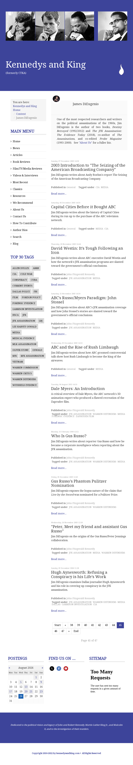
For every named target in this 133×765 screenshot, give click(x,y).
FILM (15, 297)
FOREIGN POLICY (31, 297)
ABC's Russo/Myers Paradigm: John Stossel (83, 300)
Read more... (58, 193)
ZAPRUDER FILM (85, 416)
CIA (14, 274)
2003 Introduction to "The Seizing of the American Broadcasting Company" (88, 167)
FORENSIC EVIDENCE (23, 303)
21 (31, 691)
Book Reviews (21, 161)
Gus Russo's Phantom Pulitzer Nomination (79, 483)
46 (55, 631)
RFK (14, 356)
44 (113, 625)
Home (16, 141)
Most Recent (20, 182)
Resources (19, 196)
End (76, 631)
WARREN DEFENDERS (24, 379)
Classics (17, 189)
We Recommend (23, 202)
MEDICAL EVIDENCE (23, 338)
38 (71, 625)
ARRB (36, 268)
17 (10, 691)
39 (78, 625)
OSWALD (37, 350)
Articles (17, 155)
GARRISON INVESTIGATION (27, 309)
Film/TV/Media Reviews (27, 168)
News (16, 148)
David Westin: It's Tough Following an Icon (87, 250)
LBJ (40, 320)
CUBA (34, 280)
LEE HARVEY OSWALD (24, 326)
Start (57, 625)
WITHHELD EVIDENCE (24, 385)
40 (85, 625)
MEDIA (16, 332)
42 (99, 625)
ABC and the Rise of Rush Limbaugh (85, 347)
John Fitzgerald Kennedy (80, 274)
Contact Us (19, 216)
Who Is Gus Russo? (68, 436)
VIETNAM (17, 361)
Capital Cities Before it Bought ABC (83, 207)
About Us (18, 209)
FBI (35, 291)
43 (106, 625)
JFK (24, 315)
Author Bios (20, 230)
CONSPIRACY (19, 280)
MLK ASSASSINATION (24, 344)
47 (62, 631)
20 (25, 691)
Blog (15, 243)
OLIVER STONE (20, 350)
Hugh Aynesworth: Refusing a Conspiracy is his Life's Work (79, 574)
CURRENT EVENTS (22, 285)
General (71, 187)
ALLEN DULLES (20, 268)
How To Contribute (24, 223)
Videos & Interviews (25, 175)
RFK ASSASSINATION (32, 356)
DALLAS (56, 604)
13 (25, 686)
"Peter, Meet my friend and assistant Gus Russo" (89, 528)
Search (17, 236)
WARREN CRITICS (22, 373)
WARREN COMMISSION (25, 367)
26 (20, 696)
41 (92, 625)
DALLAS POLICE (21, 291)
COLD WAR (26, 274)
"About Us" (85, 142)
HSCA (15, 315)
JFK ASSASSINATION (23, 320)
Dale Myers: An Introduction (78, 388)
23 (41, 691)
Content (21, 113)
